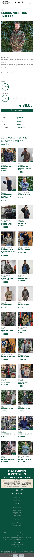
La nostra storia (17, 506)
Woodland (5, 87)
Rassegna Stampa (17, 500)
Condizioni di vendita (17, 524)
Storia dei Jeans (17, 507)
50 (13, 98)
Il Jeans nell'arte (17, 517)
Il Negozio (17, 499)
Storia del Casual (17, 512)
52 (21, 98)
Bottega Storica (17, 496)
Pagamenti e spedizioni (17, 525)
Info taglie (17, 522)
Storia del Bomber (17, 510)
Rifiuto (21, 555)
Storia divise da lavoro (17, 513)
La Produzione (17, 497)
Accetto (16, 555)
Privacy (17, 527)
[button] (15, 2)
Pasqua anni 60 (17, 515)
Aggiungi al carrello (17, 110)
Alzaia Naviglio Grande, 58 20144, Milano (17, 538)
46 (5, 98)
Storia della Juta (17, 509)
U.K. (3, 9)
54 (28, 98)
